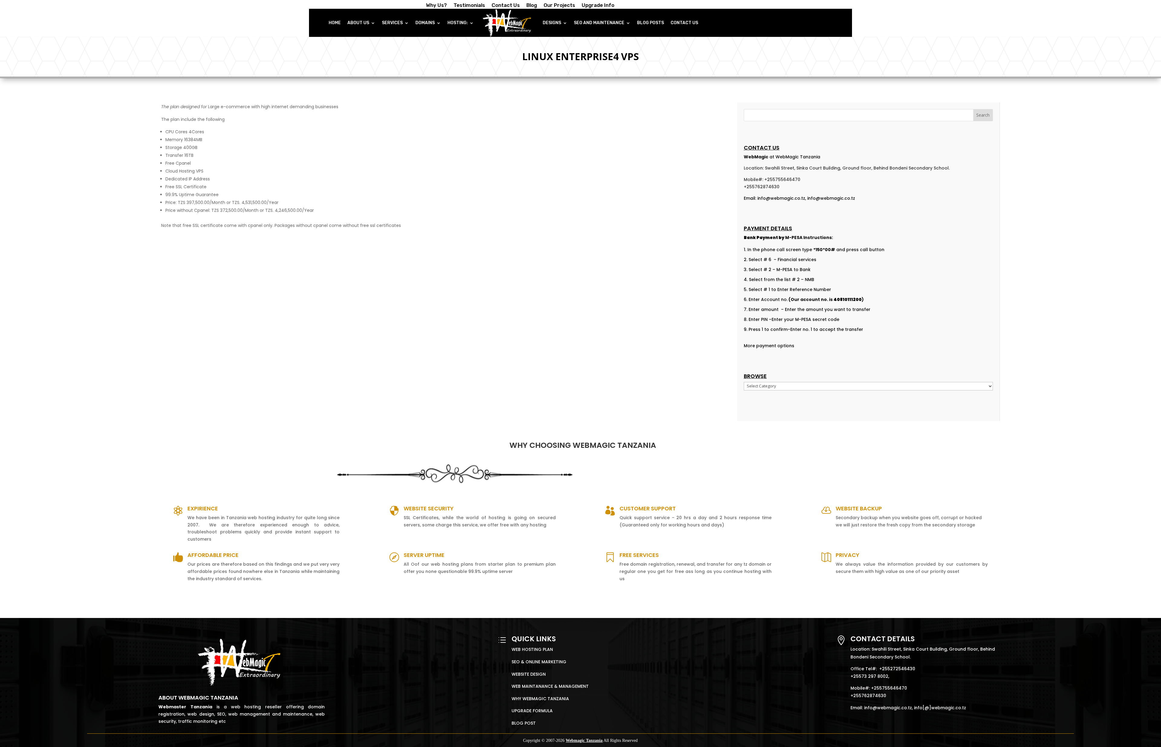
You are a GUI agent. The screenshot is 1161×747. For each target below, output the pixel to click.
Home (335, 22)
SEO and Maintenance (599, 22)
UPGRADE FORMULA (532, 711)
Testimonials (469, 5)
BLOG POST (524, 723)
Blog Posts (650, 22)
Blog (531, 5)
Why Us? (436, 5)
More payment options (769, 346)
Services (392, 22)
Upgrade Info (598, 5)
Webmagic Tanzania (584, 740)
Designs (552, 22)
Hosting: (457, 22)
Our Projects (559, 5)
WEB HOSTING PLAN (532, 649)
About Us (358, 22)
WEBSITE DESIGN (529, 674)
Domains (425, 22)
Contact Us (506, 5)
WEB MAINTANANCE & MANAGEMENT (550, 686)
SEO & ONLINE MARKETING (539, 662)
